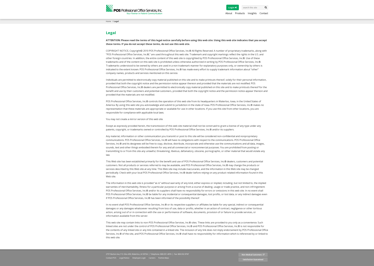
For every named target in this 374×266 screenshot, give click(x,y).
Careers (152, 258)
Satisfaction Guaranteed (253, 259)
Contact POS (111, 258)
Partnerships (163, 258)
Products (240, 13)
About (228, 13)
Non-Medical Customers (252, 254)
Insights (252, 13)
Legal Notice (124, 258)
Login (231, 7)
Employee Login (139, 258)
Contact (264, 13)
